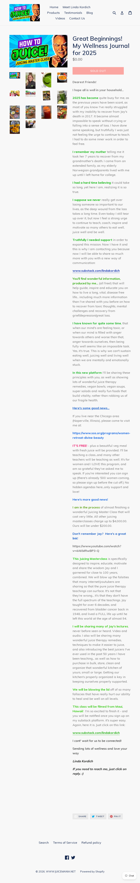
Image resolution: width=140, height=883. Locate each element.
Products (53, 13)
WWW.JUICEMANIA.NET (61, 871)
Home (54, 7)
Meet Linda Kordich (76, 7)
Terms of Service (65, 843)
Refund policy (91, 843)
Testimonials (73, 13)
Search (44, 843)
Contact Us (77, 18)
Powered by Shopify (92, 871)
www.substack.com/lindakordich (96, 271)
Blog (89, 13)
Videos (60, 18)
